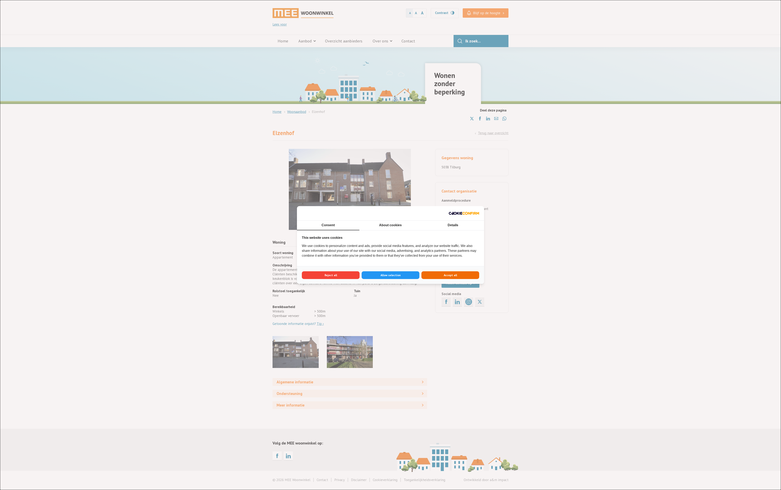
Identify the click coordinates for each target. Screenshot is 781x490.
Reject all (331, 275)
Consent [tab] (328, 225)
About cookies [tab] (390, 225)
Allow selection (391, 275)
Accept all (450, 275)
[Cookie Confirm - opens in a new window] (464, 213)
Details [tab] (453, 225)
